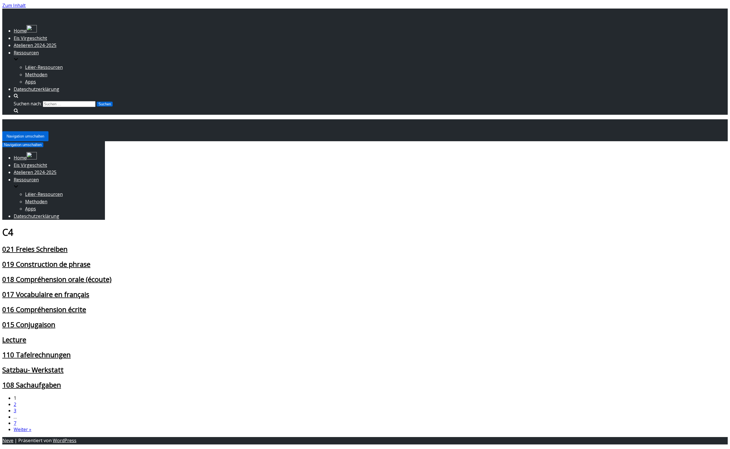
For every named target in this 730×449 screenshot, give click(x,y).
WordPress (64, 440)
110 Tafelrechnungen (36, 354)
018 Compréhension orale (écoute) (56, 279)
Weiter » (22, 429)
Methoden (36, 74)
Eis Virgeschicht (30, 38)
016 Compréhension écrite (44, 309)
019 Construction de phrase (46, 264)
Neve (7, 440)
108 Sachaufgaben (31, 384)
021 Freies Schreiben (35, 249)
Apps (30, 82)
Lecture (14, 339)
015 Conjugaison (28, 324)
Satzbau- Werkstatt (33, 369)
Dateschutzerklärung (36, 89)
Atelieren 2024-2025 (35, 45)
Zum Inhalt (14, 5)
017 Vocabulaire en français (45, 294)
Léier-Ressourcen (44, 67)
